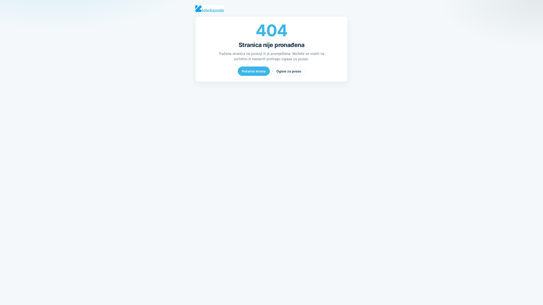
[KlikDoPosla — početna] (209, 9)
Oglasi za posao (288, 71)
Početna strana (254, 71)
